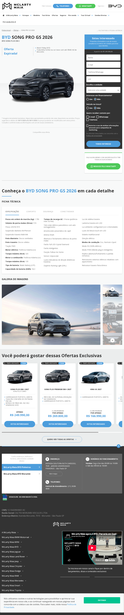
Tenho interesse (103, 144)
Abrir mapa (53, 474)
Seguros (63, 15)
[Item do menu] (3, 15)
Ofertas (55, 15)
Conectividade (67, 211)
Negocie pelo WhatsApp (104, 166)
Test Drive (46, 15)
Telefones (64, 6)
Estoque (26, 15)
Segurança (48, 211)
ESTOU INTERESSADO (20, 424)
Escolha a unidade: (94, 85)
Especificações (12, 211)
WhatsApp (87, 6)
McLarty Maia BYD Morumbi (17, 474)
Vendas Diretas (101, 15)
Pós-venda (72, 15)
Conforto (31, 211)
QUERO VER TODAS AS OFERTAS (60, 439)
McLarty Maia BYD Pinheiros (17, 467)
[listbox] (103, 90)
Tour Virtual (85, 15)
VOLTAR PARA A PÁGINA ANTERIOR (110, 31)
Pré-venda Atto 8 (9, 22)
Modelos (36, 15)
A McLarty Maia (12, 15)
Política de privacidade (94, 136)
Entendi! (102, 600)
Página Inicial (6, 30)
